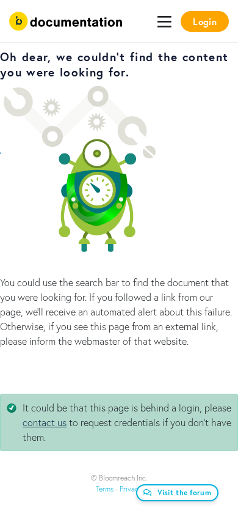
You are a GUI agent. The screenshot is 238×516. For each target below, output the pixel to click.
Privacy (131, 488)
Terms (105, 488)
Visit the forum (184, 492)
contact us (45, 422)
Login (205, 21)
